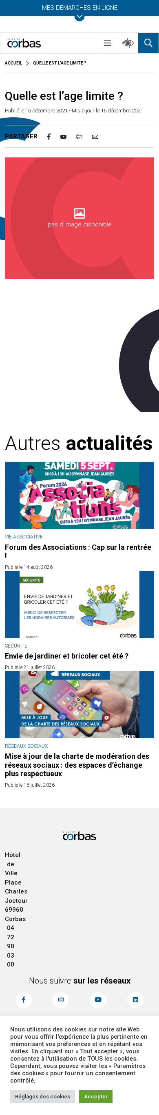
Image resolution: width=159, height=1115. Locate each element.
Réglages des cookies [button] (42, 1096)
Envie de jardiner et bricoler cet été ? (66, 656)
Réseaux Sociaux (26, 746)
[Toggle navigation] (107, 43)
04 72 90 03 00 (10, 946)
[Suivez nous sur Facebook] (23, 1000)
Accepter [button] (96, 1096)
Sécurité (16, 646)
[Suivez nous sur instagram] (61, 1000)
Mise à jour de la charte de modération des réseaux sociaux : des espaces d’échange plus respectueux (77, 765)
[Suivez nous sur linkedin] (135, 1000)
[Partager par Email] (100, 136)
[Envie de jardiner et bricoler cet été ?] (79, 604)
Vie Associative (24, 537)
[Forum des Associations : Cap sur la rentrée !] (79, 495)
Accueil (13, 63)
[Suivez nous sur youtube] (98, 1000)
